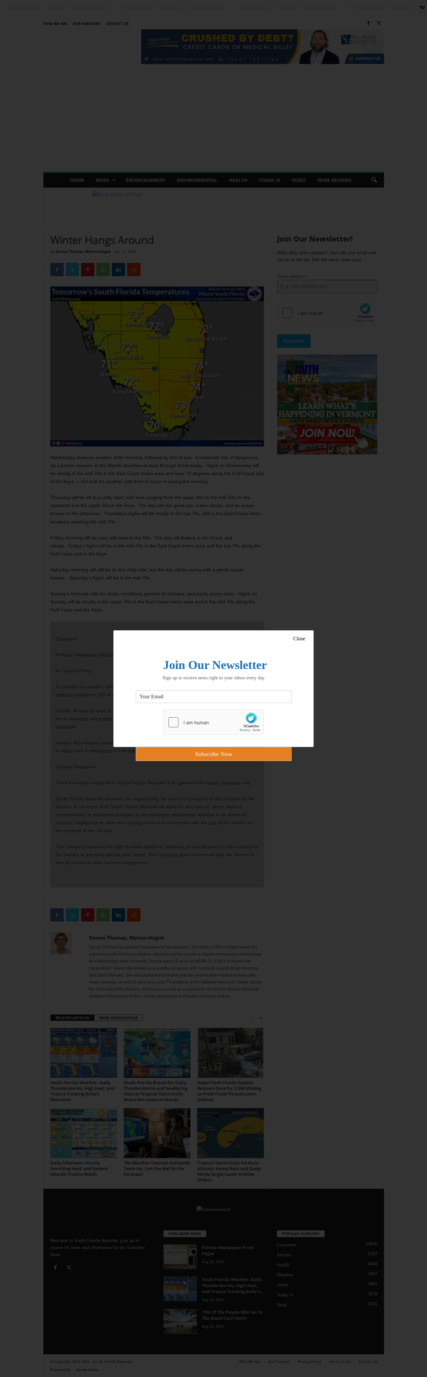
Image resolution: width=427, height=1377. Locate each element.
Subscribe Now (213, 754)
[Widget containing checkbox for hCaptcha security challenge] (213, 722)
